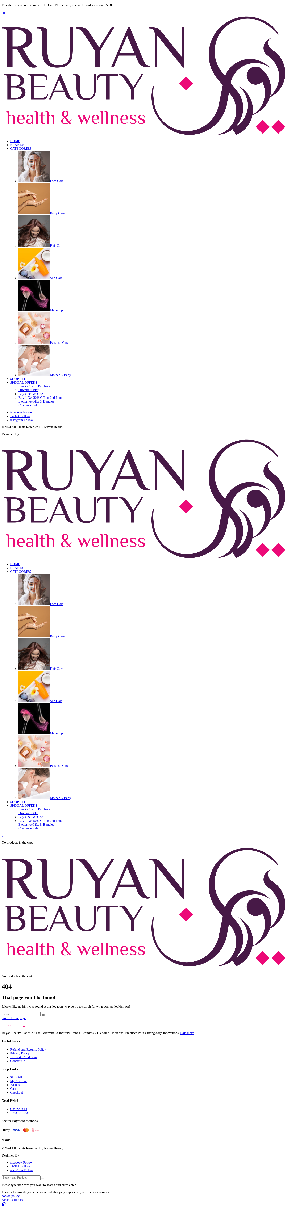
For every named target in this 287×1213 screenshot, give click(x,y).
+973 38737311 (20, 1113)
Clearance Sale (28, 405)
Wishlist (15, 1085)
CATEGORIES (20, 148)
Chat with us (18, 1109)
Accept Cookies (12, 1199)
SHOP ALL (18, 378)
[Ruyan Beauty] (143, 134)
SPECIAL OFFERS (23, 382)
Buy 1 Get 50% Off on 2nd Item (40, 397)
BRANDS (17, 145)
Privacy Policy (19, 1053)
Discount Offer (28, 390)
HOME (15, 141)
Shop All (16, 1077)
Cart (13, 1088)
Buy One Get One (30, 394)
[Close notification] (4, 14)
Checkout (16, 1092)
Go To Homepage (14, 1018)
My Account (18, 1081)
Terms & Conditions (23, 1057)
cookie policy (10, 1196)
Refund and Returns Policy (28, 1049)
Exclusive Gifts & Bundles (36, 401)
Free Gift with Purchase (34, 386)
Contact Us (17, 1061)
